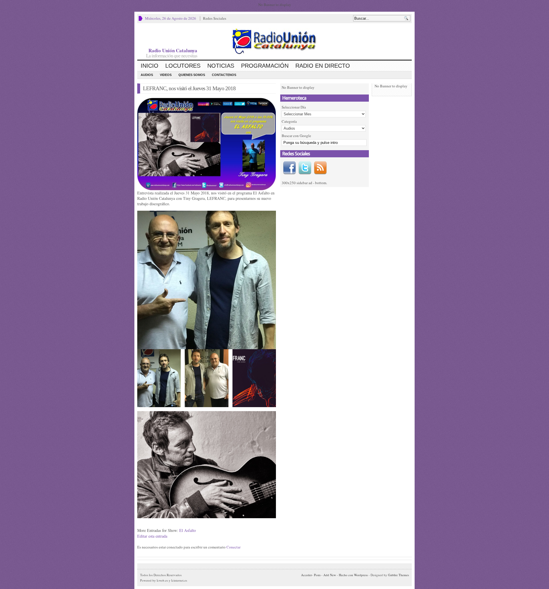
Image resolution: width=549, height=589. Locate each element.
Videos (166, 75)
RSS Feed (320, 168)
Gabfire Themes (398, 575)
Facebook (289, 168)
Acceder (306, 575)
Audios (147, 75)
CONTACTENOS (224, 75)
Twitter (305, 168)
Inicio (149, 66)
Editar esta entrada (152, 536)
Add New (329, 575)
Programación (265, 66)
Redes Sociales (214, 18)
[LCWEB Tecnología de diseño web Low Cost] (274, 41)
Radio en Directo (322, 66)
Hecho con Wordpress (353, 575)
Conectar (233, 547)
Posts (317, 575)
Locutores (182, 66)
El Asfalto (187, 530)
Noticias (220, 66)
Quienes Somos (191, 75)
